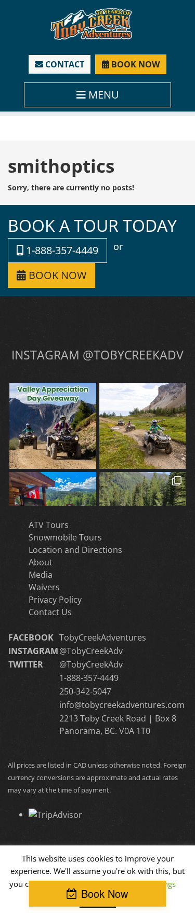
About (41, 562)
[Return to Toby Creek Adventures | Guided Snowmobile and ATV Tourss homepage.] (91, 23)
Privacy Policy (55, 599)
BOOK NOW (134, 64)
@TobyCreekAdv (91, 651)
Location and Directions (75, 549)
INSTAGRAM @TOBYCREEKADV (97, 354)
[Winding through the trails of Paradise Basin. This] (142, 426)
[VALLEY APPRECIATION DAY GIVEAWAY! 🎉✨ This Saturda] (52, 426)
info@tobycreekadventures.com (122, 705)
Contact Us (50, 612)
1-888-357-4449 (60, 250)
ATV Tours (49, 525)
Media (41, 574)
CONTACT (63, 64)
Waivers (44, 587)
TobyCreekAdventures (102, 637)
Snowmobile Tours (65, 537)
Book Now (104, 893)
